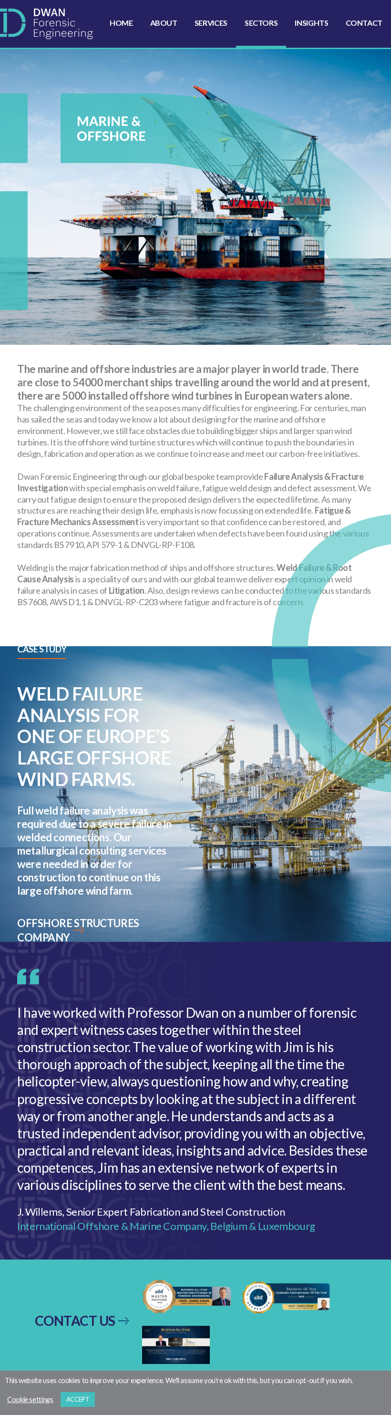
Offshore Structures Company (78, 930)
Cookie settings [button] (30, 1399)
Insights (311, 22)
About (163, 22)
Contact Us (75, 1320)
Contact (364, 22)
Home (121, 22)
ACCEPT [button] (78, 1399)
